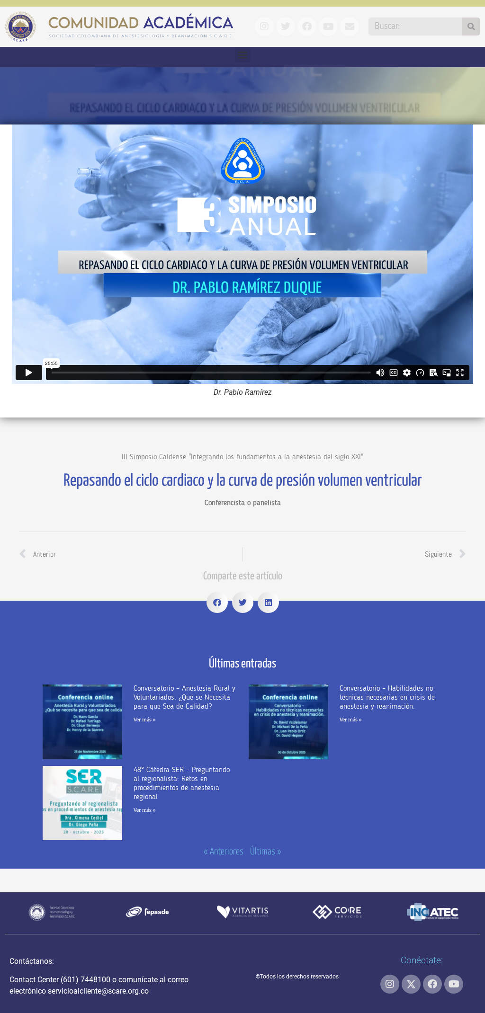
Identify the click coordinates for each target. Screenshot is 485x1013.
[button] (243, 54)
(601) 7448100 (85, 979)
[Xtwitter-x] (411, 984)
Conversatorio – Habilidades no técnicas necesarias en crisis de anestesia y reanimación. (387, 698)
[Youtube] (453, 984)
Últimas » (265, 851)
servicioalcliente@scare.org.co (98, 990)
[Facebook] (432, 984)
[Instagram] (389, 984)
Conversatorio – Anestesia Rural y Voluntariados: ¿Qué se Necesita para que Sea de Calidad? (184, 698)
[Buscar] (471, 27)
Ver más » (145, 720)
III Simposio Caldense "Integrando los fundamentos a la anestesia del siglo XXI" (242, 457)
